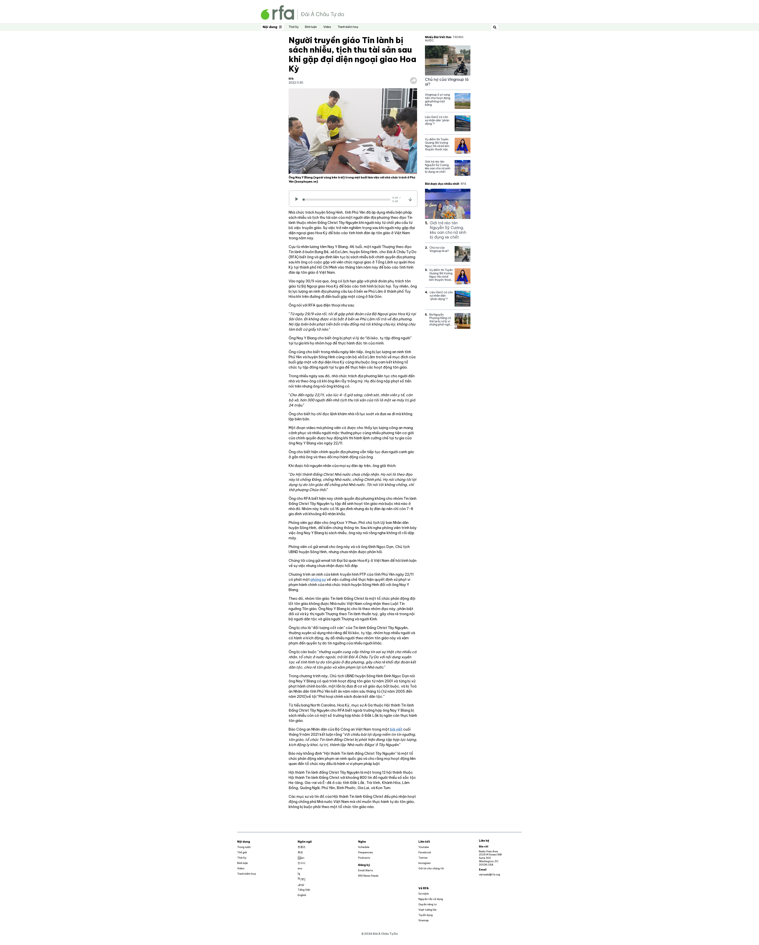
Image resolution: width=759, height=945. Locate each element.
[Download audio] (410, 199)
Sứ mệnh (423, 893)
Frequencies (365, 852)
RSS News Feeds (368, 875)
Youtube (423, 847)
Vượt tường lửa (427, 909)
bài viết (396, 729)
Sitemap (423, 920)
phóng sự (318, 579)
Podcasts (364, 857)
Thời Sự (293, 27)
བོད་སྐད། (301, 879)
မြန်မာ (301, 857)
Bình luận (311, 27)
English (302, 895)
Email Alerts (365, 870)
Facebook (424, 852)
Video (327, 27)
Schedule (363, 847)
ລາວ (300, 868)
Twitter (423, 857)
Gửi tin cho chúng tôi (431, 868)
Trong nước (244, 847)
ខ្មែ (299, 873)
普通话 (301, 847)
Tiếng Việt (304, 889)
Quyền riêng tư (427, 904)
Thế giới (242, 852)
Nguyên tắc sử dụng (430, 899)
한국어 (301, 863)
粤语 (300, 852)
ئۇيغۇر (301, 884)
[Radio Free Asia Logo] (302, 12)
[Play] (298, 199)
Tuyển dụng (425, 915)
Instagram (424, 863)
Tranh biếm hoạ (348, 27)
